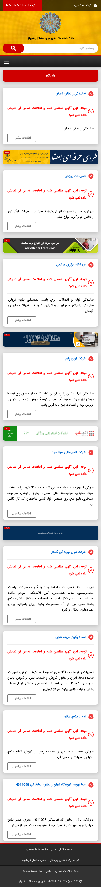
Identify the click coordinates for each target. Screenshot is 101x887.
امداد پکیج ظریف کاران (70, 637)
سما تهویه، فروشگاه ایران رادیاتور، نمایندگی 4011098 (51, 785)
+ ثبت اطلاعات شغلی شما (22, 5)
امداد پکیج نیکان (75, 716)
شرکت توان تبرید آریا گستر (68, 552)
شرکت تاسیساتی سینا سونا (69, 452)
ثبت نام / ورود (82, 5)
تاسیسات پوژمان (75, 176)
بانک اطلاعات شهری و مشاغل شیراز (51, 38)
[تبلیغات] (51, 533)
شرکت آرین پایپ (75, 358)
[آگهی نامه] (51, 433)
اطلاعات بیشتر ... (21, 138)
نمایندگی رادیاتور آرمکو (71, 93)
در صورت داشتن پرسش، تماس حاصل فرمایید (50, 860)
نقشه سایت (30, 871)
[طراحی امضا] (51, 157)
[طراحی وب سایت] (51, 245)
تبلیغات (7, 152)
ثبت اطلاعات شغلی (67, 871)
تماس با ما (46, 871)
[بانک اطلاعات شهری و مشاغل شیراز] (50, 17)
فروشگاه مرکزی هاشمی (71, 265)
